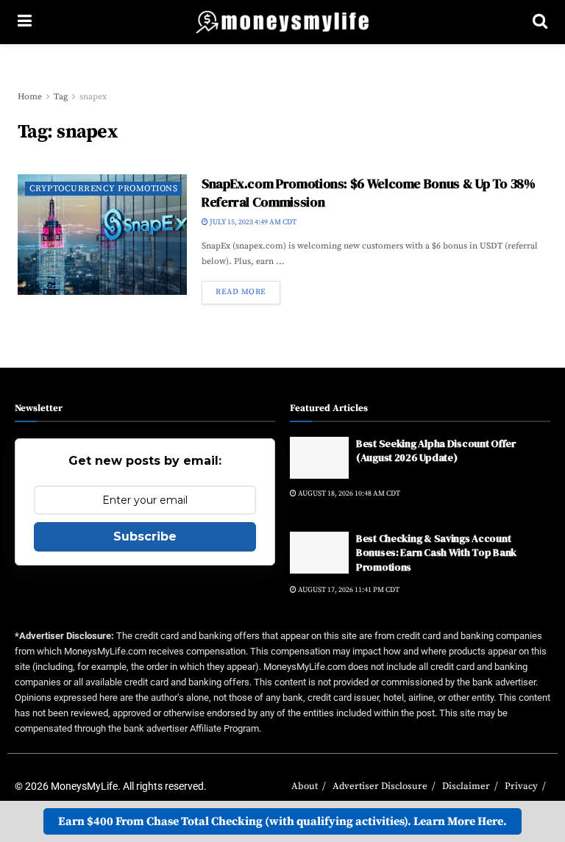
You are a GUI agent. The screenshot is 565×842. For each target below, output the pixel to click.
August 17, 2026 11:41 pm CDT (347, 589)
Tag (61, 96)
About (304, 786)
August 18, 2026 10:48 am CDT (348, 493)
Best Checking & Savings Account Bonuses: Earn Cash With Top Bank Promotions (436, 552)
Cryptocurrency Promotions (103, 188)
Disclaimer (466, 786)
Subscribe (145, 536)
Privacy (521, 786)
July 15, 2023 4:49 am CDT (252, 222)
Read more (241, 292)
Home (30, 96)
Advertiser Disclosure (380, 786)
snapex (93, 96)
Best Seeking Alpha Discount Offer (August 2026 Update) (436, 450)
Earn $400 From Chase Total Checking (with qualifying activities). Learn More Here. (282, 821)
